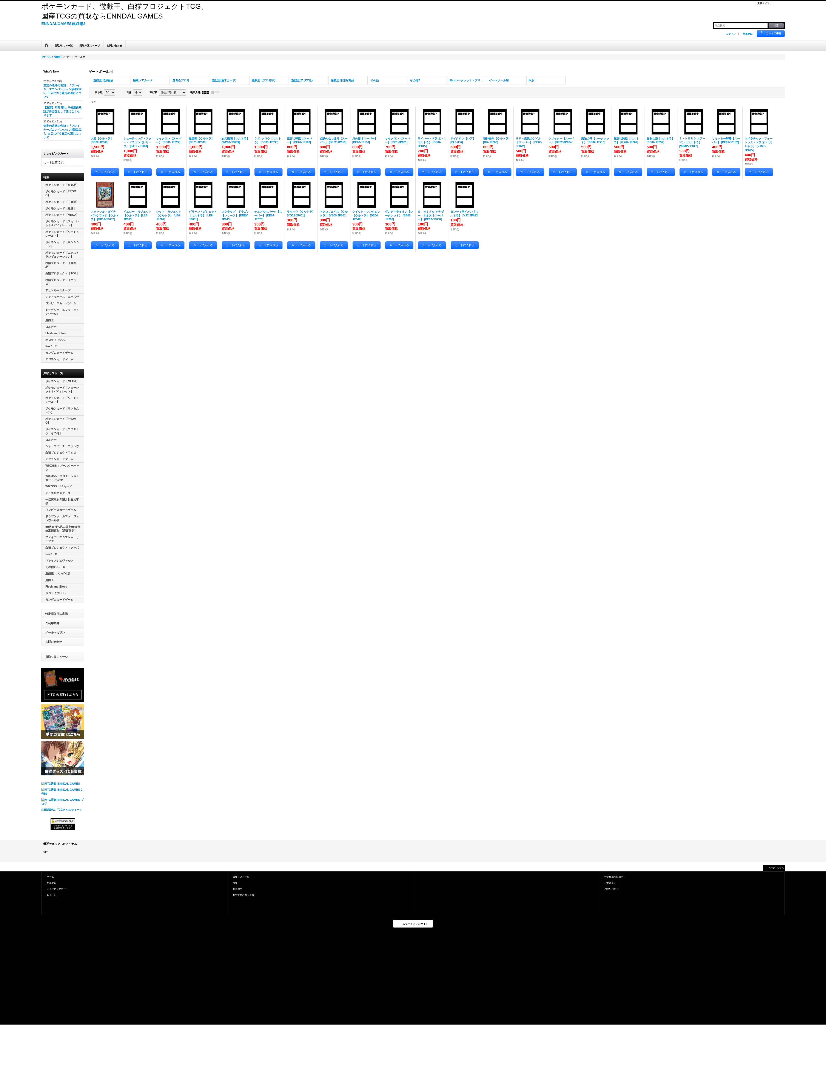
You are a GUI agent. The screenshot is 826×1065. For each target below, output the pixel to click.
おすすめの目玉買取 (243, 895)
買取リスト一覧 (241, 876)
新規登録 (747, 33)
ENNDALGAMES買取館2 (63, 24)
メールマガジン (55, 632)
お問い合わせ (53, 641)
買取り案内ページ (56, 656)
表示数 (99, 92)
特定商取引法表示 (56, 613)
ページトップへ (776, 868)
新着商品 (237, 889)
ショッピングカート (57, 889)
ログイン (731, 33)
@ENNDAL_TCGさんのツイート (61, 809)
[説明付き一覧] (216, 92)
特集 (235, 882)
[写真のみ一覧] (206, 92)
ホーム (50, 876)
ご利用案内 (52, 623)
